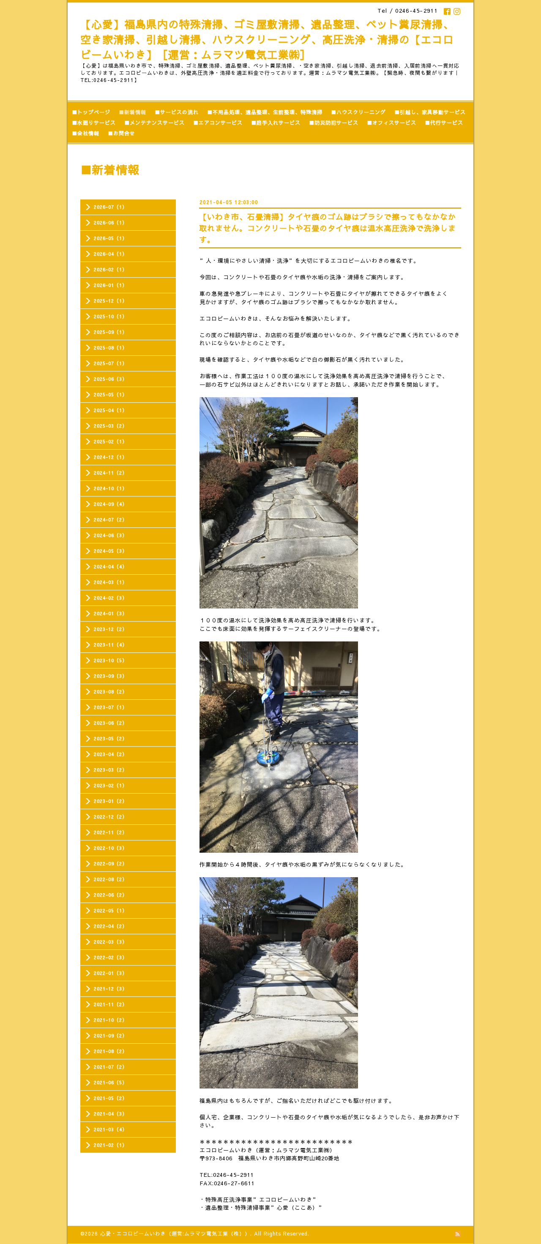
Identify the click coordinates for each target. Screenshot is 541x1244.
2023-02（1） (110, 785)
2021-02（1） (110, 1145)
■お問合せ (121, 133)
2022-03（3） (110, 941)
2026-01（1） (110, 285)
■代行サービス (444, 122)
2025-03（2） (110, 426)
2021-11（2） (110, 1004)
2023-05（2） (110, 738)
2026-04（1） (110, 254)
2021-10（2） (110, 1020)
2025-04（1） (110, 410)
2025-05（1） (110, 394)
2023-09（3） (110, 676)
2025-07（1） (110, 363)
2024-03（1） (110, 582)
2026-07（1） (110, 207)
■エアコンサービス (218, 122)
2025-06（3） (110, 379)
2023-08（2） (110, 691)
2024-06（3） (110, 535)
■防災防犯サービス (333, 122)
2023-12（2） (110, 629)
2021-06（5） (110, 1082)
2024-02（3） (110, 598)
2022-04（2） (110, 926)
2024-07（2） (110, 519)
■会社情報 (85, 133)
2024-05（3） (110, 551)
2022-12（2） (110, 816)
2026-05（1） (110, 238)
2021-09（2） (110, 1035)
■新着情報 (132, 112)
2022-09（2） (110, 863)
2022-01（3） (110, 973)
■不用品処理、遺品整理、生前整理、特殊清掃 (264, 112)
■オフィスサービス (391, 122)
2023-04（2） (110, 754)
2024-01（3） (110, 613)
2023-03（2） (110, 770)
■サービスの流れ (177, 112)
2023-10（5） (110, 660)
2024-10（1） (110, 488)
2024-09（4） (110, 504)
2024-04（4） (110, 566)
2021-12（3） (110, 988)
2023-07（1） (110, 707)
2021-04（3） (110, 1113)
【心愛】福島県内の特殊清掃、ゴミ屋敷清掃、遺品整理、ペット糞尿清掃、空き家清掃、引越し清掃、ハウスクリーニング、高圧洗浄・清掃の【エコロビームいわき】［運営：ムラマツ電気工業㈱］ (267, 39)
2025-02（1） (110, 441)
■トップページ (91, 112)
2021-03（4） (110, 1129)
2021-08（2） (110, 1051)
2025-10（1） (110, 316)
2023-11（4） (110, 644)
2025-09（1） (110, 332)
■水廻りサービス (94, 122)
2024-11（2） (110, 472)
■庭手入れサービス (276, 122)
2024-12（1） (110, 457)
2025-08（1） (110, 347)
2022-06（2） (110, 895)
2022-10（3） (110, 848)
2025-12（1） (110, 300)
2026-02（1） (110, 269)
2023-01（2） (110, 801)
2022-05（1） (110, 910)
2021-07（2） (110, 1067)
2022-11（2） (110, 832)
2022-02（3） (110, 957)
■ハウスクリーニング (358, 112)
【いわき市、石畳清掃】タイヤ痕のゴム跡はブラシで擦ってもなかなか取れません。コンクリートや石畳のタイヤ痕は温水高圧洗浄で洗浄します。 (327, 228)
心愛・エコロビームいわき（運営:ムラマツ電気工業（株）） (175, 1233)
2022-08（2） (110, 879)
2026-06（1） (110, 222)
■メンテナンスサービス (154, 122)
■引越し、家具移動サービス (430, 112)
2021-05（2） (110, 1098)
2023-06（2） (110, 723)
